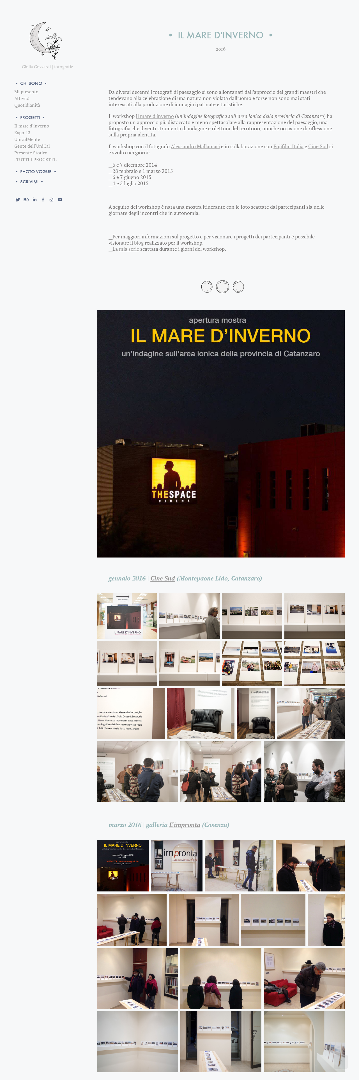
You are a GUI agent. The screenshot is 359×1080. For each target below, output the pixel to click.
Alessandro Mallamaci (195, 146)
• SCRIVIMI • (29, 182)
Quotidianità (27, 105)
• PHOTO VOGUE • (35, 172)
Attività (21, 98)
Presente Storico (30, 152)
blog (139, 243)
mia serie (129, 249)
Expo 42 (22, 132)
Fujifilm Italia (288, 146)
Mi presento (26, 91)
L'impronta (184, 825)
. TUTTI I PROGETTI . (35, 159)
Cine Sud (318, 146)
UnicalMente (27, 139)
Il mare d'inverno (31, 126)
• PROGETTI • (30, 117)
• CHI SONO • (31, 83)
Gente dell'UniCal (32, 146)
